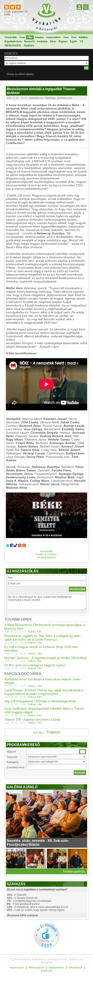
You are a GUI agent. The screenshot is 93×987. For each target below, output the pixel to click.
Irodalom (42, 41)
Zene (22, 37)
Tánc (66, 37)
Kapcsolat (46, 970)
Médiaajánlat (36, 967)
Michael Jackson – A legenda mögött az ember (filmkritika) (45, 658)
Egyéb (73, 41)
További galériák (74, 871)
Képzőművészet (13, 41)
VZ (81, 41)
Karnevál (29, 41)
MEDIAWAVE (13, 45)
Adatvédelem (56, 967)
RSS (7, 7)
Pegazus (63, 41)
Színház (39, 37)
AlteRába (29, 45)
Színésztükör (53, 37)
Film (29, 37)
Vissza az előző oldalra (20, 74)
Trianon (53, 732)
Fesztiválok (11, 37)
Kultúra (31, 631)
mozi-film (38, 732)
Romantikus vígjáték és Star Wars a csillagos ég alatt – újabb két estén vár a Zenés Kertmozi (43, 637)
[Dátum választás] (82, 751)
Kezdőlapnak (13, 7)
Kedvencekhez (18, 7)
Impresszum (17, 967)
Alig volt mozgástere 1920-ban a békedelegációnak (40, 701)
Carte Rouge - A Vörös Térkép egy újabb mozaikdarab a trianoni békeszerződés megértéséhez (43, 692)
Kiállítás (83, 37)
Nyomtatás (46, 551)
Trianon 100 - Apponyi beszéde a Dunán (32, 719)
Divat (53, 41)
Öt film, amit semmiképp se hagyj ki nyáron (35, 665)
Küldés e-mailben (46, 554)
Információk (75, 967)
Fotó (73, 37)
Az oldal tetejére (46, 557)
